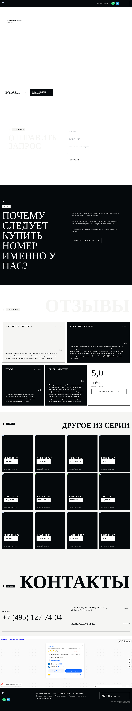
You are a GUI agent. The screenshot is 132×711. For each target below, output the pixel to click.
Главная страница (7, 15)
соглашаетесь (91, 153)
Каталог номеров (19, 15)
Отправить (74, 160)
